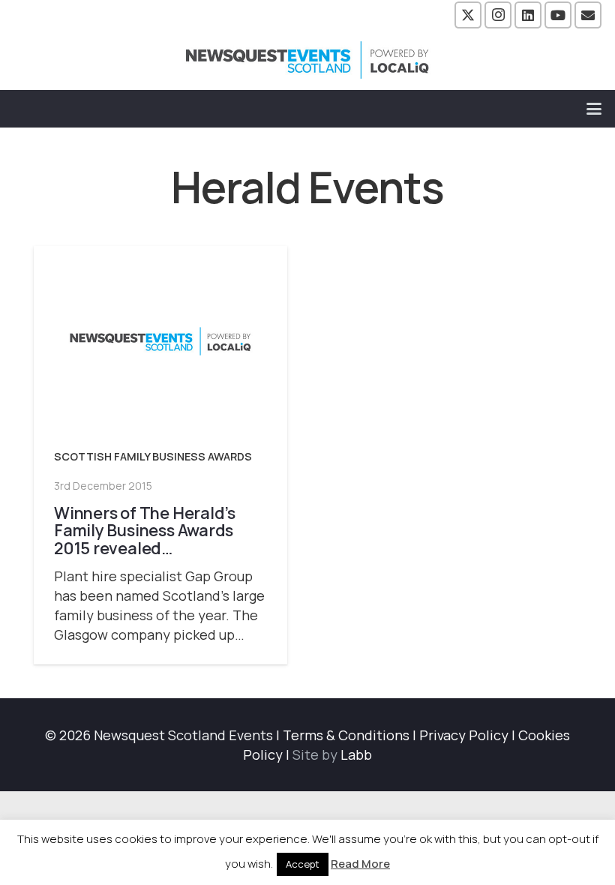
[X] (468, 15)
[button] (594, 108)
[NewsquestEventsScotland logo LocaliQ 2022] (307, 60)
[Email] (588, 15)
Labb (356, 755)
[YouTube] (558, 15)
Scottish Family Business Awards (153, 456)
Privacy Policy (463, 735)
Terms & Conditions (346, 735)
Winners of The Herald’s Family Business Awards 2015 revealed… (145, 531)
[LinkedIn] (528, 15)
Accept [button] (303, 864)
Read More (360, 864)
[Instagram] (498, 15)
